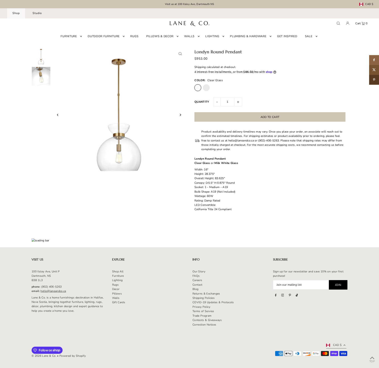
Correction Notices (204, 325)
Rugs (115, 285)
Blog (195, 289)
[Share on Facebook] (374, 60)
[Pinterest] (290, 296)
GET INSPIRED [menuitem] (287, 36)
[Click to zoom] (180, 53)
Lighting (117, 280)
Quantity (201, 102)
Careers (197, 280)
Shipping (200, 67)
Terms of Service (203, 311)
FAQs (196, 276)
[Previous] (57, 114)
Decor (116, 289)
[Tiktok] (297, 296)
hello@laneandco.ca (53, 291)
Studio (37, 13)
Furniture (118, 276)
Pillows (117, 294)
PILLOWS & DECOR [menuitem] (160, 36)
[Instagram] (282, 296)
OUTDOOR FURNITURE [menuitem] (104, 36)
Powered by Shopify (72, 356)
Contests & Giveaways (207, 320)
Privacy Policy (201, 307)
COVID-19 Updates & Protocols (213, 302)
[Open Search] (338, 23)
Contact (197, 285)
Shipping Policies (203, 298)
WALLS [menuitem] (189, 36)
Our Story (198, 271)
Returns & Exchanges (206, 294)
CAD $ (369, 4)
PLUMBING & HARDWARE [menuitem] (248, 36)
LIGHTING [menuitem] (212, 36)
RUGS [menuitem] (134, 36)
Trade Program (202, 316)
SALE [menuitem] (308, 36)
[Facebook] (276, 296)
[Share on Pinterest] (374, 80)
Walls (116, 298)
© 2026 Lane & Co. (44, 356)
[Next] (180, 114)
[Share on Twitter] (374, 70)
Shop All (118, 271)
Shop (16, 13)
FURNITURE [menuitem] (69, 36)
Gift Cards (118, 302)
